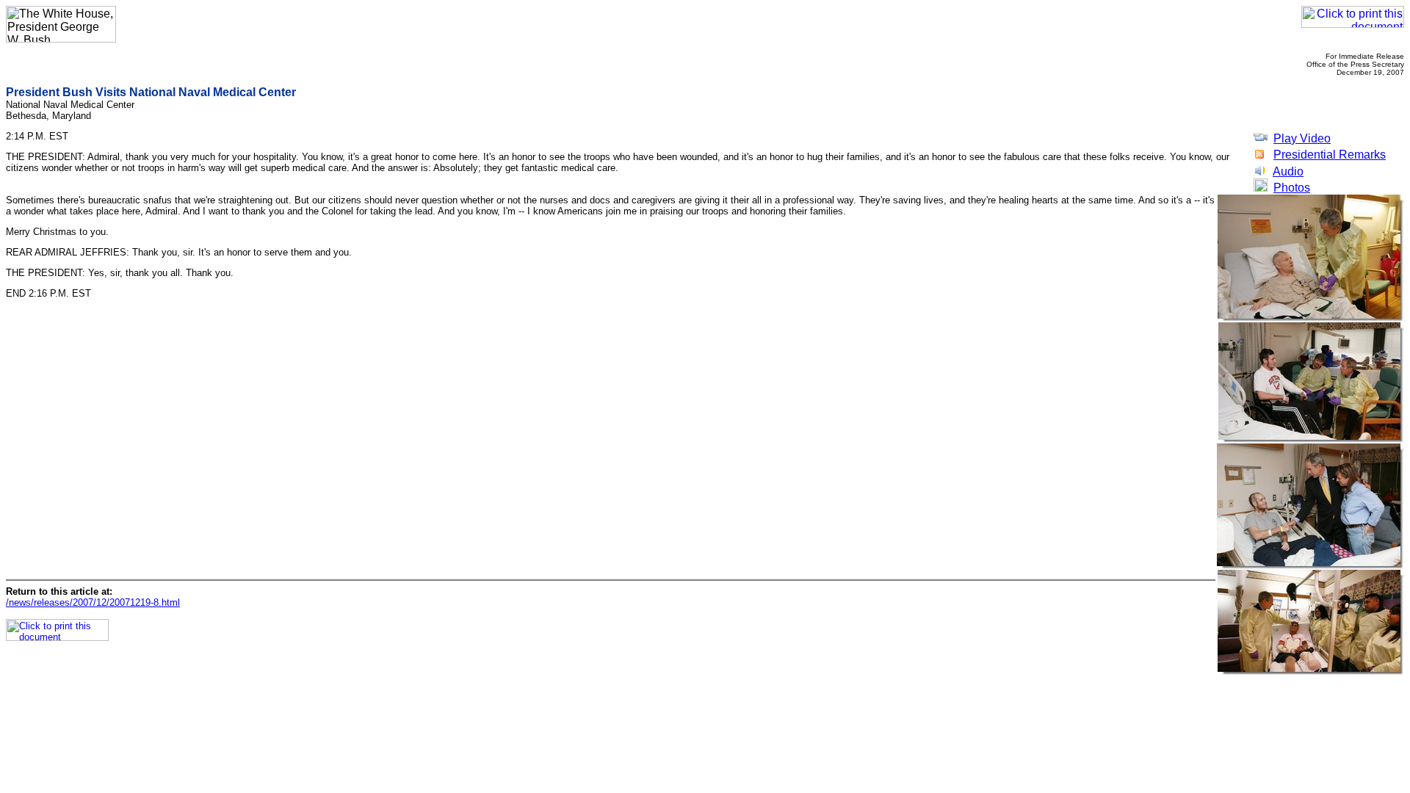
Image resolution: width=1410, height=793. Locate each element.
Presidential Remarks (1329, 154)
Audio (1288, 171)
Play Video (1302, 138)
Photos (1291, 187)
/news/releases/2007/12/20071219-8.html (93, 602)
